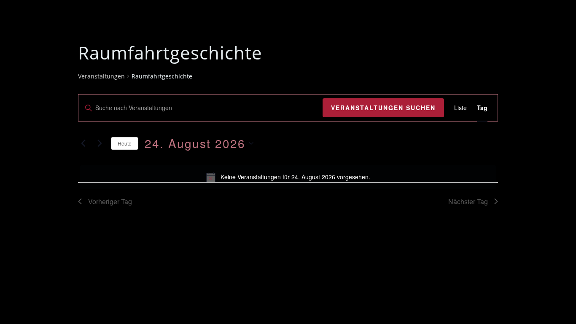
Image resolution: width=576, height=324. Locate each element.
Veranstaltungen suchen (383, 107)
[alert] (288, 177)
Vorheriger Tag (110, 201)
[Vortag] (83, 143)
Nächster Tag (468, 201)
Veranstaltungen (101, 76)
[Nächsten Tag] (99, 143)
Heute (125, 143)
